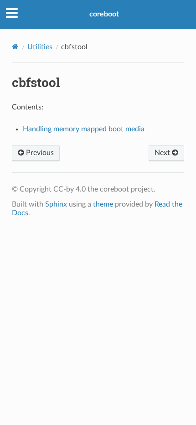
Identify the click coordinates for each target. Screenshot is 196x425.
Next (163, 152)
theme (103, 204)
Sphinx (56, 204)
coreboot (104, 14)
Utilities (39, 47)
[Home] (15, 47)
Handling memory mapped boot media (83, 129)
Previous (39, 152)
